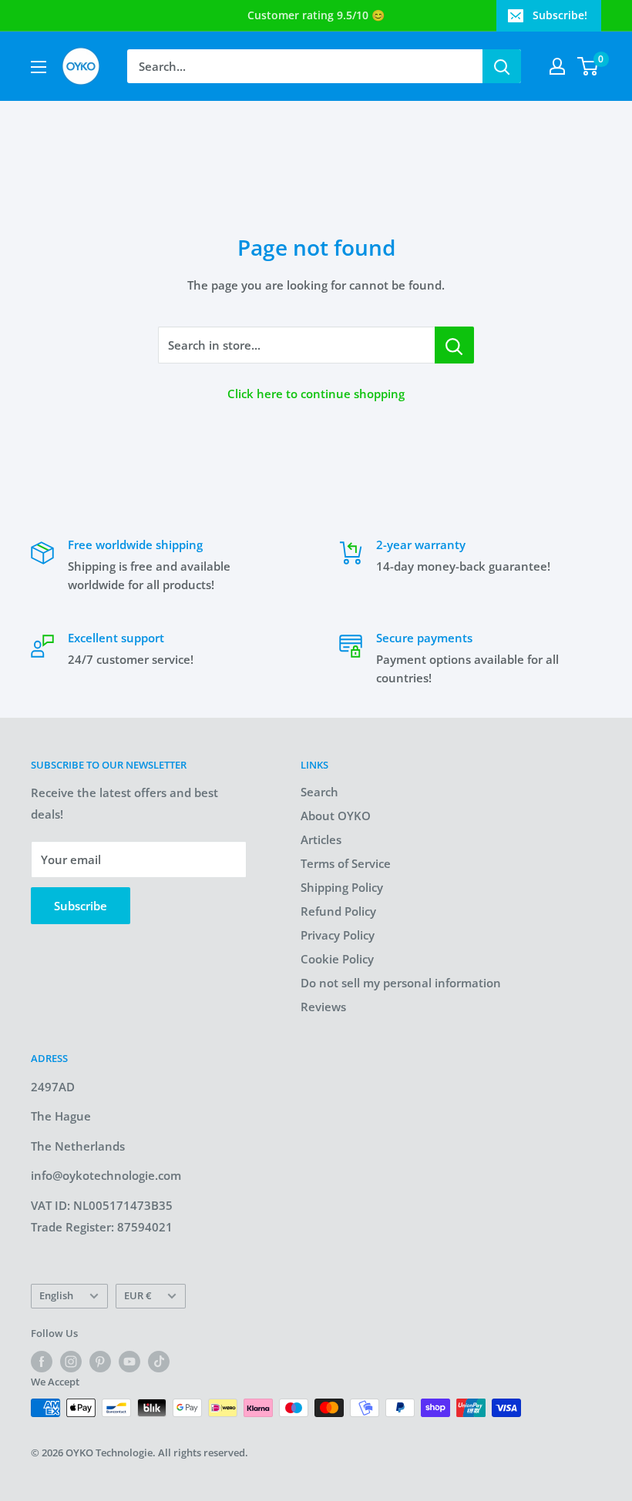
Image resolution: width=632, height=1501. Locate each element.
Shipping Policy (342, 887)
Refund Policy (338, 911)
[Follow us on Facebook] (41, 1361)
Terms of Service (346, 863)
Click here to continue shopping (316, 393)
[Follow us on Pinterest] (100, 1361)
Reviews (323, 1006)
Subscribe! (560, 15)
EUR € (137, 1295)
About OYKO (336, 815)
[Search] (501, 66)
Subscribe (80, 905)
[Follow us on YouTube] (129, 1361)
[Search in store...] (454, 345)
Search (319, 791)
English (56, 1295)
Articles (321, 839)
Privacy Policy (338, 935)
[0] (588, 66)
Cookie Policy (337, 959)
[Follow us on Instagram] (71, 1361)
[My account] (557, 66)
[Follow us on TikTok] (159, 1361)
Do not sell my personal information (401, 982)
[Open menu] (38, 67)
